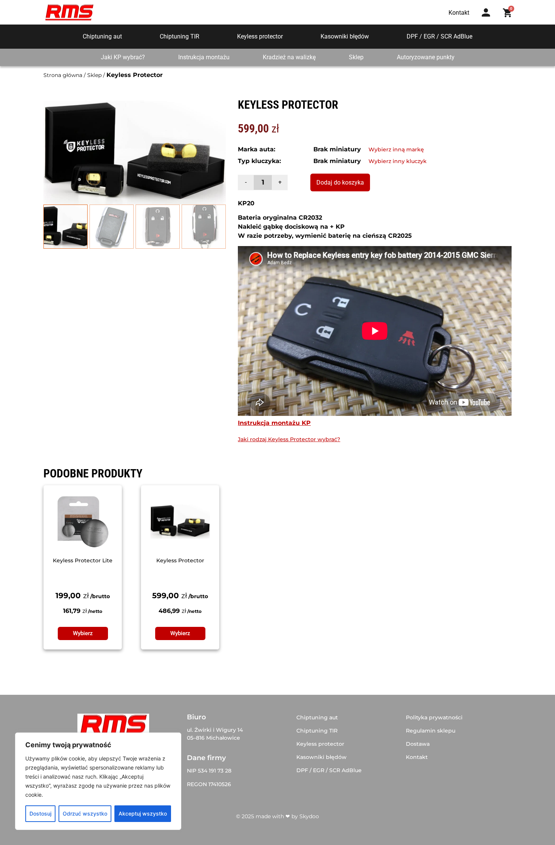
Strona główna (62, 75)
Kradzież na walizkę (289, 57)
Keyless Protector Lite (83, 560)
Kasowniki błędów (345, 36)
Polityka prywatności (434, 717)
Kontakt (417, 757)
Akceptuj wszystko (143, 813)
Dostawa (418, 743)
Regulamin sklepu (430, 730)
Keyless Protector (180, 560)
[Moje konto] (485, 12)
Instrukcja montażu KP (274, 422)
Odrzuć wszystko (85, 813)
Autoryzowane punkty (426, 57)
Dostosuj (40, 813)
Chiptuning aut (102, 36)
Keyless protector (260, 36)
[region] (98, 781)
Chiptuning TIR (179, 36)
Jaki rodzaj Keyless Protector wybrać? (289, 439)
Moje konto (488, 19)
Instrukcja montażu (204, 57)
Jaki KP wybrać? (123, 57)
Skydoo (309, 816)
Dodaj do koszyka (340, 182)
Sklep (356, 57)
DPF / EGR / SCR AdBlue (439, 36)
